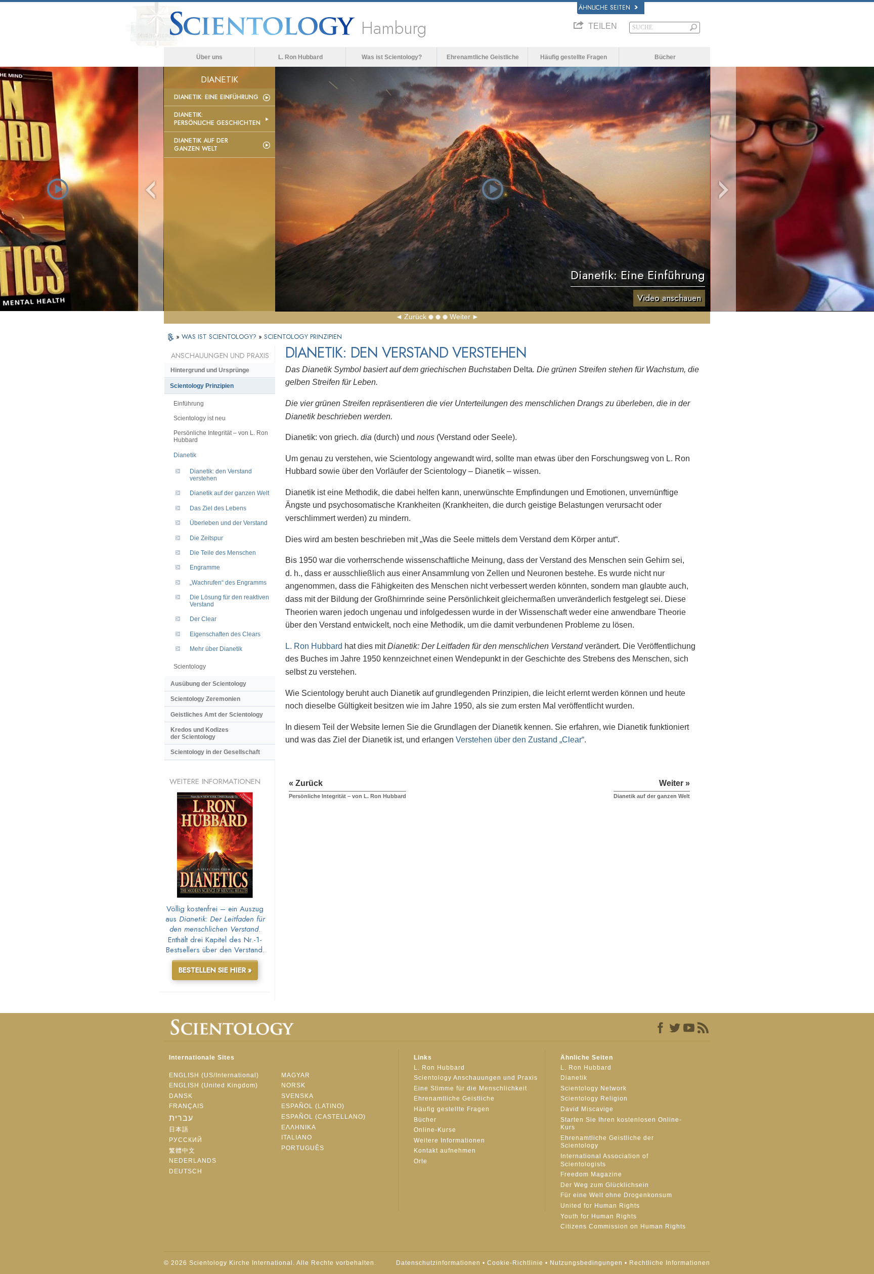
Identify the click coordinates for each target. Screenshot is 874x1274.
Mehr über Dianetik (216, 648)
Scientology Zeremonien (205, 698)
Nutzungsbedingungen (586, 1262)
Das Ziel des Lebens (218, 508)
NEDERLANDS (192, 1160)
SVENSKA (297, 1096)
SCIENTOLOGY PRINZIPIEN (303, 336)
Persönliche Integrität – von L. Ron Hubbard (220, 436)
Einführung (188, 403)
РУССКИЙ (185, 1140)
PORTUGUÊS (302, 1148)
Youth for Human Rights (598, 1216)
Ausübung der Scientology (208, 683)
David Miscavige (587, 1109)
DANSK (181, 1096)
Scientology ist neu (199, 418)
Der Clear (203, 619)
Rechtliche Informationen (669, 1262)
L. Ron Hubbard (300, 57)
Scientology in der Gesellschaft (215, 752)
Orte (420, 1161)
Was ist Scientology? (392, 57)
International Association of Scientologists (604, 1160)
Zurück (415, 317)
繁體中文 (182, 1150)
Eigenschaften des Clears (225, 634)
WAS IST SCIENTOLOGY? (220, 336)
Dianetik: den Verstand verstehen (221, 475)
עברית (181, 1118)
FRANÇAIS (186, 1106)
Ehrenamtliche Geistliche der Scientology (607, 1142)
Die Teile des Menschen (223, 552)
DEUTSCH (185, 1171)
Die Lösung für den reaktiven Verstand (229, 601)
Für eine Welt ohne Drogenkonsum (616, 1195)
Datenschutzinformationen (438, 1262)
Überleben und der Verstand (229, 522)
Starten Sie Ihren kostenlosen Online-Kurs (621, 1123)
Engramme (205, 567)
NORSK (293, 1085)
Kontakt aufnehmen (445, 1150)
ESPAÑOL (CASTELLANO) (323, 1116)
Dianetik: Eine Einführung (216, 97)
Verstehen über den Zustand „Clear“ (520, 739)
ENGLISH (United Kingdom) (213, 1085)
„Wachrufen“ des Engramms (228, 582)
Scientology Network (593, 1088)
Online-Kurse (435, 1129)
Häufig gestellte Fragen (573, 57)
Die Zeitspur (206, 538)
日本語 (179, 1129)
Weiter (460, 317)
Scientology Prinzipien (202, 385)
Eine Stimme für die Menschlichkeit (470, 1088)
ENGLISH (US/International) (214, 1075)
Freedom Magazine (591, 1174)
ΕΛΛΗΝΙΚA (298, 1127)
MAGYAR (295, 1075)
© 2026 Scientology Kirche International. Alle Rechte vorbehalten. (270, 1262)
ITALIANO (296, 1137)
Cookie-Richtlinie (515, 1262)
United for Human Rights (600, 1205)
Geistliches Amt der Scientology (216, 714)
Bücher (665, 57)
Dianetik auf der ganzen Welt (201, 144)
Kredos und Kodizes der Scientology (199, 733)
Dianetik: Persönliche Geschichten (217, 118)
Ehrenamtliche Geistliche (483, 57)
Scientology (189, 666)
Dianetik (184, 455)
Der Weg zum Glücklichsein (604, 1185)
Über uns (209, 57)
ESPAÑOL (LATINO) (312, 1106)
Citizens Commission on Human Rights (623, 1226)
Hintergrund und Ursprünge (209, 370)
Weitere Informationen (449, 1140)
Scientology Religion (594, 1098)
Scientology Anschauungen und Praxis (476, 1077)
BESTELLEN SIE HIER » (215, 970)
